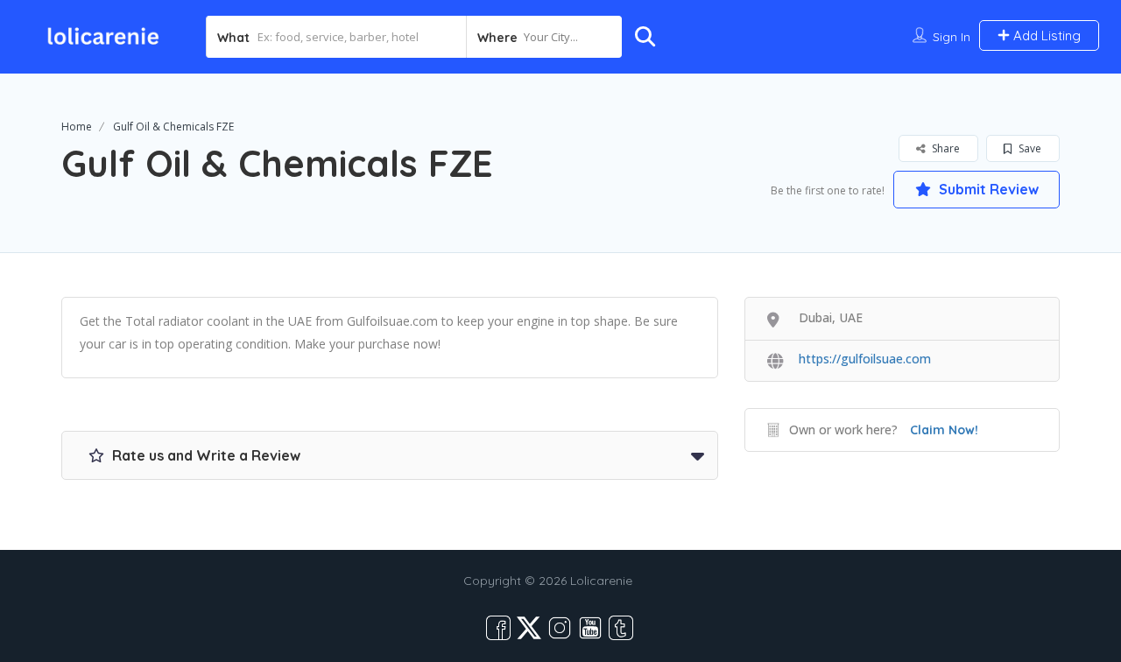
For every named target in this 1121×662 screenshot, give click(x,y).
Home (76, 126)
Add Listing (1045, 35)
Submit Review (987, 189)
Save (1028, 148)
